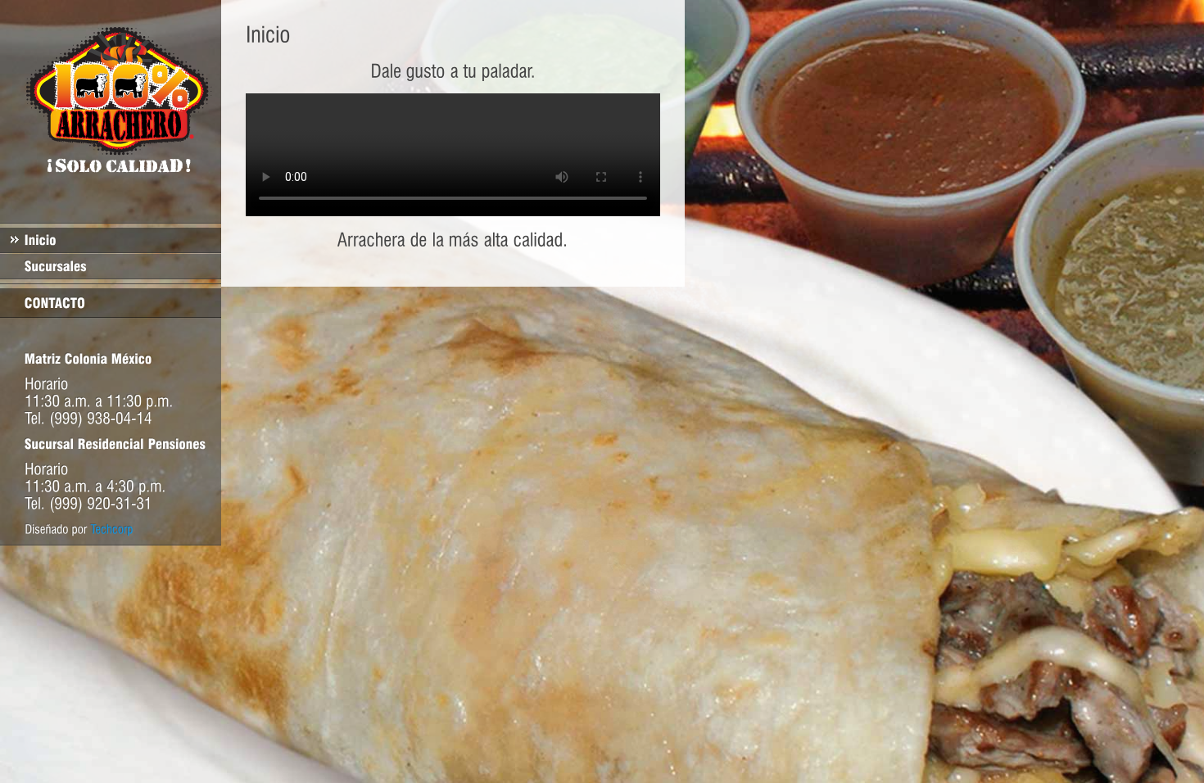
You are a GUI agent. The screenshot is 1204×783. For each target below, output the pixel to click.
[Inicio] (110, 240)
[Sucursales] (110, 266)
